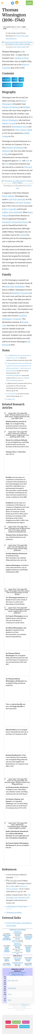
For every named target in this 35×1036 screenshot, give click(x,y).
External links (17, 85)
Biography (6, 79)
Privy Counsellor (10, 209)
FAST (9, 980)
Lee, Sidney (11, 886)
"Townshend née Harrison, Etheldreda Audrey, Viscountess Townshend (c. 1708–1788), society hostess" (19, 366)
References (6, 85)
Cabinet (23, 235)
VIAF (16, 980)
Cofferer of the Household (12, 212)
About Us (26, 1022)
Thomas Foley (15, 941)
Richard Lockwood (7, 950)
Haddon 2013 (11, 399)
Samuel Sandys (7, 948)
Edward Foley (15, 940)
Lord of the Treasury (23, 203)
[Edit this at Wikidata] (17, 974)
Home (8, 1022)
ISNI (13, 980)
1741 (6, 164)
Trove (9, 994)
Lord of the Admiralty (16, 199)
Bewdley (26, 107)
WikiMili (5, 3)
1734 (27, 161)
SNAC (9, 1000)
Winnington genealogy (14, 912)
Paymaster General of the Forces (15, 222)
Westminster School (20, 127)
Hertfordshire (19, 287)
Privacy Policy (24, 1026)
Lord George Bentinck (28, 938)
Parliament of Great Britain (18, 929)
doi (7, 375)
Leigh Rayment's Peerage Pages (16, 906)
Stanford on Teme (21, 58)
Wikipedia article (25, 1004)
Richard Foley (7, 935)
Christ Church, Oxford (23, 130)
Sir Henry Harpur (16, 952)
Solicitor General (8, 123)
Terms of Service (11, 1026)
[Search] (16, 2)
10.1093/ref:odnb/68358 (14, 375)
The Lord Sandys (28, 960)
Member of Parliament (11, 107)
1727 (20, 161)
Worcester (28, 167)
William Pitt (28, 965)
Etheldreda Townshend (20, 293)
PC (21, 52)
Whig (5, 154)
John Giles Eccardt (19, 47)
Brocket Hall (9, 287)
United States (12, 988)
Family (14, 79)
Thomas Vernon (28, 950)
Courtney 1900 (11, 393)
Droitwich (6, 151)
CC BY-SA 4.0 (24, 1005)
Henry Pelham (7, 965)
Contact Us (16, 1022)
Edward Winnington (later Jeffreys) (6, 938)
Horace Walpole (6, 960)
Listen (29, 2)
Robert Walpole (8, 196)
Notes (21, 79)
